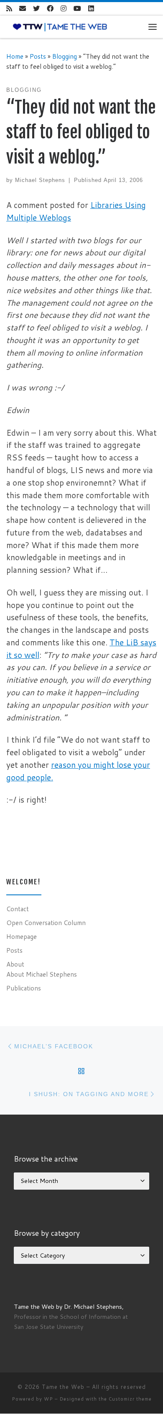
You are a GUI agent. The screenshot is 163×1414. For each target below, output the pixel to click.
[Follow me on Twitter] (36, 8)
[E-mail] (22, 8)
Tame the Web (63, 1387)
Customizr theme (130, 1399)
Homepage (21, 936)
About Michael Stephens (41, 974)
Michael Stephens (40, 180)
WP (48, 1399)
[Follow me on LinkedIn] (91, 8)
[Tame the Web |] (60, 26)
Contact (17, 908)
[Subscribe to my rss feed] (9, 8)
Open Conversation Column (46, 922)
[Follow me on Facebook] (50, 8)
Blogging (64, 56)
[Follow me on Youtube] (77, 8)
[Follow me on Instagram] (63, 8)
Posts (38, 56)
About (15, 964)
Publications (23, 988)
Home (14, 56)
